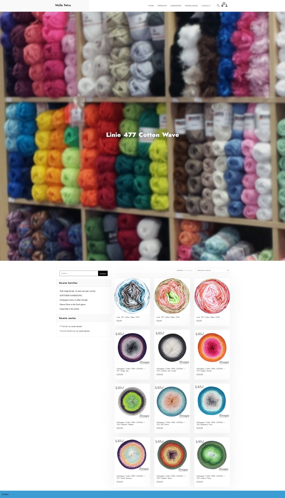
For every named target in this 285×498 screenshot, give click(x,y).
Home (151, 5)
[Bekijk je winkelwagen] (222, 5)
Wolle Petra (63, 5)
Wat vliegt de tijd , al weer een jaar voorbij (77, 291)
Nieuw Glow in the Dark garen (73, 304)
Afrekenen (175, 5)
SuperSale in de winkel (69, 309)
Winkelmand (191, 5)
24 (187, 270)
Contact (206, 5)
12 (185, 270)
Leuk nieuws (76, 326)
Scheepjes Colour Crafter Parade (74, 300)
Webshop (162, 5)
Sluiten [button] (5, 494)
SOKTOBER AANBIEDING (71, 295)
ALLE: (191, 270)
